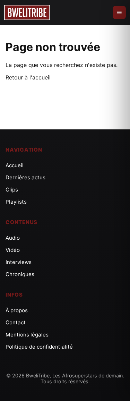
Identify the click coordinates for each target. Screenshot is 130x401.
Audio (13, 237)
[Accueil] (27, 12)
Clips (12, 189)
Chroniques (20, 274)
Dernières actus (25, 177)
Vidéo (13, 250)
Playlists (16, 201)
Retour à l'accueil (28, 77)
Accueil (15, 165)
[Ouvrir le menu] (119, 12)
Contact (16, 322)
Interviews (19, 262)
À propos (17, 310)
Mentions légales (27, 334)
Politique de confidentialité (39, 346)
